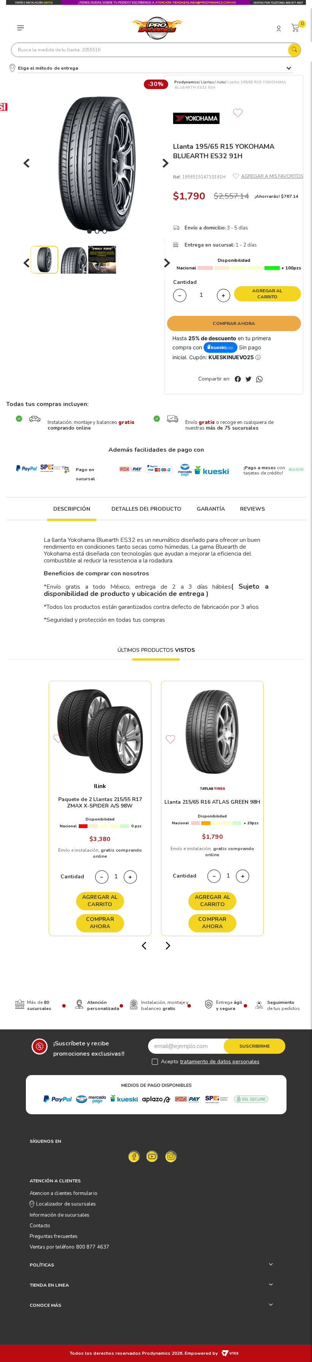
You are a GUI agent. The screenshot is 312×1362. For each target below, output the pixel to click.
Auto (220, 82)
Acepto (210, 1061)
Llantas (207, 82)
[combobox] (156, 50)
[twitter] (250, 379)
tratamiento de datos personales (219, 1061)
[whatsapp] (259, 379)
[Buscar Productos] (294, 48)
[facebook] (239, 379)
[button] (72, 513)
